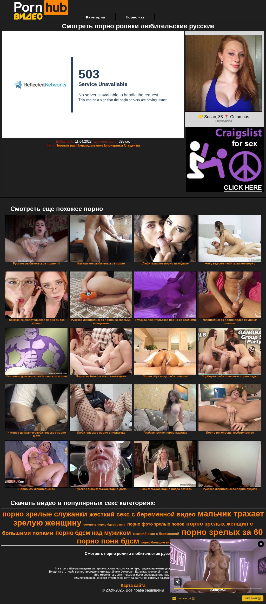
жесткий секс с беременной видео (142, 514)
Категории (95, 17)
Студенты (132, 145)
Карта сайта (133, 585)
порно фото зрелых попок (155, 524)
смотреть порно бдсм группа (104, 524)
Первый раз (65, 145)
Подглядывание (89, 145)
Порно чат (135, 17)
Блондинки (113, 145)
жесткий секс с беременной (156, 534)
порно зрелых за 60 (222, 532)
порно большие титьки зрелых (164, 542)
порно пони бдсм (108, 541)
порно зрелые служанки (44, 514)
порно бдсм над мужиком (93, 532)
